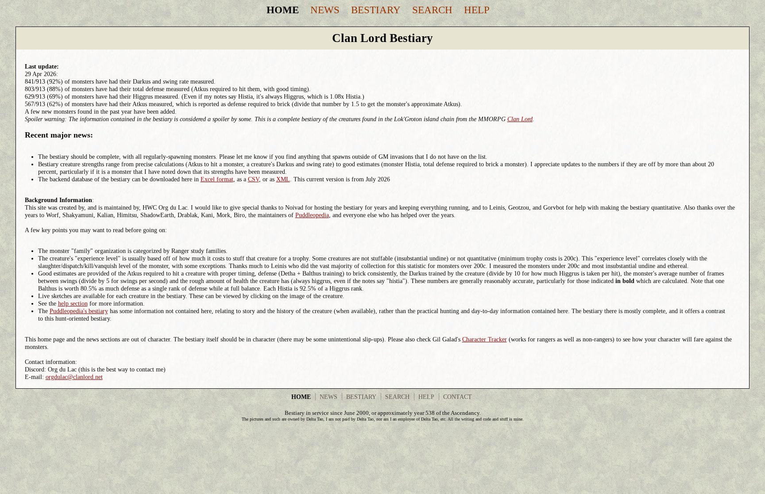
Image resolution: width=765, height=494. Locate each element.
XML (283, 179)
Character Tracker (484, 339)
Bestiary (376, 9)
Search (432, 9)
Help (477, 9)
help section (73, 303)
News (325, 9)
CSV (253, 179)
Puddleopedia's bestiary (79, 310)
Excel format (217, 179)
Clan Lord (520, 119)
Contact (457, 396)
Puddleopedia (312, 214)
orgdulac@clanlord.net (74, 376)
